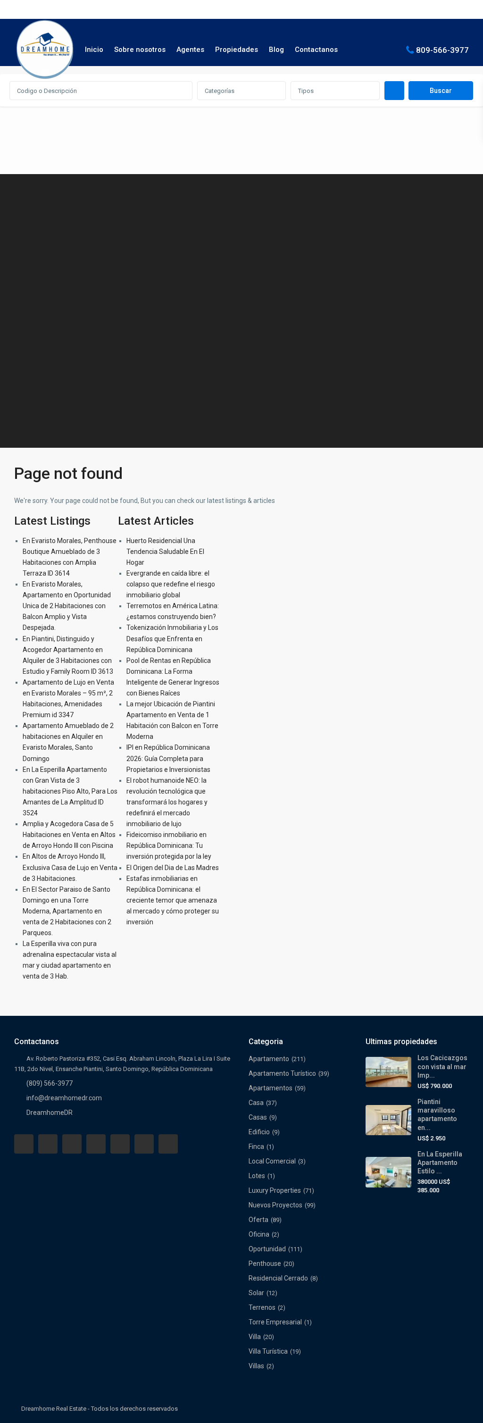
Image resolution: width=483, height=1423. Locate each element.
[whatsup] (48, 1144)
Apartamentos (270, 1088)
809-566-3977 (442, 49)
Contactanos (316, 49)
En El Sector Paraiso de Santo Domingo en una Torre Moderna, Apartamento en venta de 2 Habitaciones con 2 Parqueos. (67, 911)
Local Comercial (272, 1161)
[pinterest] (120, 1144)
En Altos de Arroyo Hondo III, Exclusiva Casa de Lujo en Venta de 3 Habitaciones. (70, 867)
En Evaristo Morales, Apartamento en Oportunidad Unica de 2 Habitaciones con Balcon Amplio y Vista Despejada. (67, 605)
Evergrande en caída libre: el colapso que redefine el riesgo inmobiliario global (170, 584)
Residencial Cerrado (278, 1278)
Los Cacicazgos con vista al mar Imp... (442, 1066)
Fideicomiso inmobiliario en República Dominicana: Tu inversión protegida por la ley (168, 845)
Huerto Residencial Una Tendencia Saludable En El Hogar (165, 551)
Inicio (94, 49)
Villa (255, 1336)
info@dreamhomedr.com (64, 1098)
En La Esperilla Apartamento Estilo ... (439, 1162)
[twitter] (72, 1144)
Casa (256, 1102)
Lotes (257, 1176)
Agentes (190, 49)
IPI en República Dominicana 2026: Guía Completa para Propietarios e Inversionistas (168, 758)
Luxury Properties (275, 1190)
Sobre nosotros (140, 49)
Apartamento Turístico (282, 1073)
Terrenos (262, 1307)
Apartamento (269, 1059)
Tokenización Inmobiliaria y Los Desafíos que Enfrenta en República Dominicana (172, 638)
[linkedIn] (96, 1144)
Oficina (259, 1234)
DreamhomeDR (49, 1112)
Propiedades (236, 49)
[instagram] (168, 1144)
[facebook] (23, 1144)
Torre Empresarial (275, 1322)
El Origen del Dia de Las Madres (172, 867)
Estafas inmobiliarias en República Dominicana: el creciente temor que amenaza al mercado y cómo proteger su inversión (172, 900)
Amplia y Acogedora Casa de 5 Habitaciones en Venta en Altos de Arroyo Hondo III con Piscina (69, 834)
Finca (256, 1146)
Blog (276, 49)
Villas (256, 1366)
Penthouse (265, 1263)
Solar (256, 1293)
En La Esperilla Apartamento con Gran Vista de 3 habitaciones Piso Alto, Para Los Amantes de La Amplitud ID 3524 (70, 791)
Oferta (258, 1219)
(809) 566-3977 (49, 1083)
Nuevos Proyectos (275, 1205)
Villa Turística (268, 1351)
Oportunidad (267, 1249)
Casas (258, 1117)
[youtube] (144, 1144)
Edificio (259, 1132)
